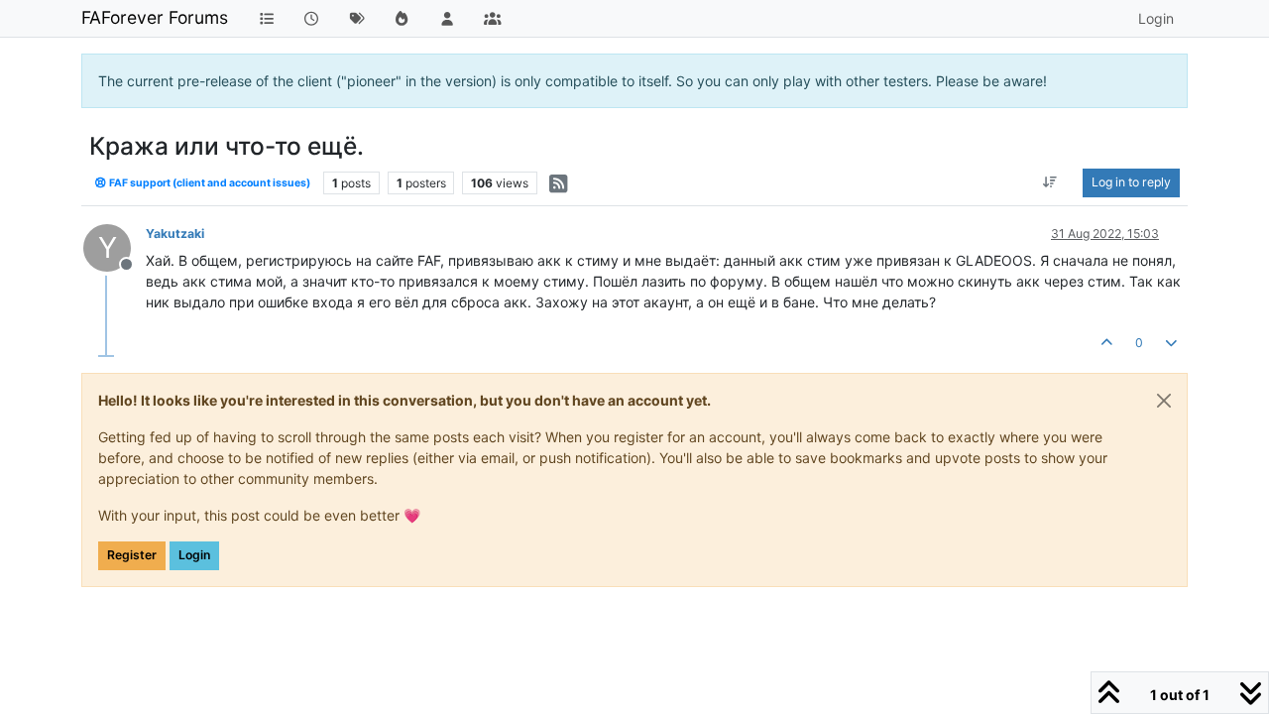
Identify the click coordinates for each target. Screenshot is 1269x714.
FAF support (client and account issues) (208, 183)
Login (194, 554)
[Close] (1164, 400)
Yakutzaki (175, 233)
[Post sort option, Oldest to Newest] (1050, 182)
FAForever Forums (154, 17)
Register (132, 554)
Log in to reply (1131, 182)
